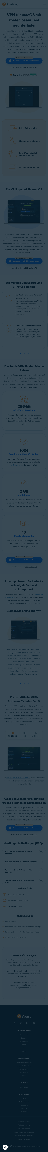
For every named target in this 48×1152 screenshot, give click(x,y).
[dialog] (24, 576)
